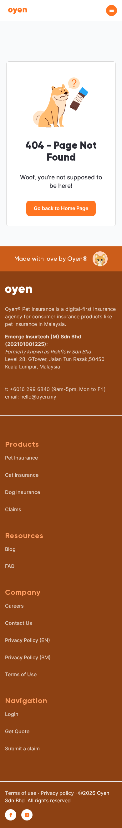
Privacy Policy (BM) (28, 657)
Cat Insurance (21, 475)
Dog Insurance (22, 492)
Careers (14, 606)
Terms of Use (21, 674)
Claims (13, 509)
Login (11, 714)
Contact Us (18, 623)
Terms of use (20, 793)
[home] (16, 10)
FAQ (9, 566)
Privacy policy (57, 793)
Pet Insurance (21, 458)
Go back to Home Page (61, 208)
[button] (111, 10)
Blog (10, 549)
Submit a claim (22, 748)
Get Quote (17, 731)
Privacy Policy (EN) (27, 640)
